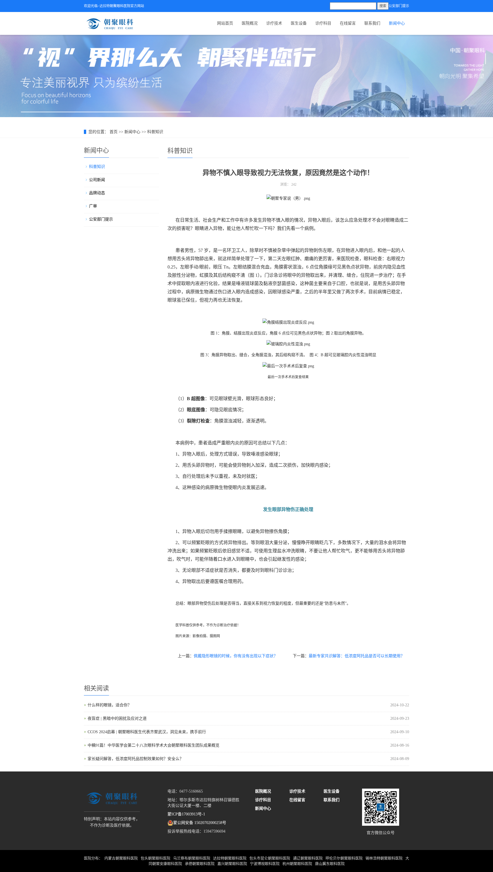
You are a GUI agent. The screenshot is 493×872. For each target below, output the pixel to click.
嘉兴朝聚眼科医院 (232, 863)
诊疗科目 (323, 23)
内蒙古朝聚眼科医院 (121, 858)
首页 (114, 132)
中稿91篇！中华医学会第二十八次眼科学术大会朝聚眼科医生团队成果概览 (153, 745)
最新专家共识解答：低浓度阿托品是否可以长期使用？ (357, 656)
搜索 (382, 6)
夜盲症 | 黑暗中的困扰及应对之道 (117, 718)
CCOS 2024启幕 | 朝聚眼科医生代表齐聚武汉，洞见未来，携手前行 (147, 732)
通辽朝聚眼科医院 (308, 858)
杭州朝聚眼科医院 (297, 863)
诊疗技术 (274, 23)
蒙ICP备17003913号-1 (186, 814)
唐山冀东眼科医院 (330, 863)
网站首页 (225, 23)
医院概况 (250, 23)
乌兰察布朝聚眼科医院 (191, 858)
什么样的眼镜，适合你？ (110, 705)
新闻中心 (397, 23)
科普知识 (155, 132)
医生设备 (299, 23)
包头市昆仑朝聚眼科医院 (269, 858)
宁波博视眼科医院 (265, 863)
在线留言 (348, 23)
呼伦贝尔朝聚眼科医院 (344, 858)
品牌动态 (97, 193)
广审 (93, 206)
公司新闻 (97, 180)
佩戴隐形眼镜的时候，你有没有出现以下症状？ (236, 656)
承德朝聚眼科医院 (200, 863)
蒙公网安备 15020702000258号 (199, 823)
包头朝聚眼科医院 (155, 858)
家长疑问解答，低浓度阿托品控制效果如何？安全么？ (135, 759)
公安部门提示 (399, 6)
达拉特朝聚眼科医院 (229, 858)
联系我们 (372, 23)
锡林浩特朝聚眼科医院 (384, 858)
